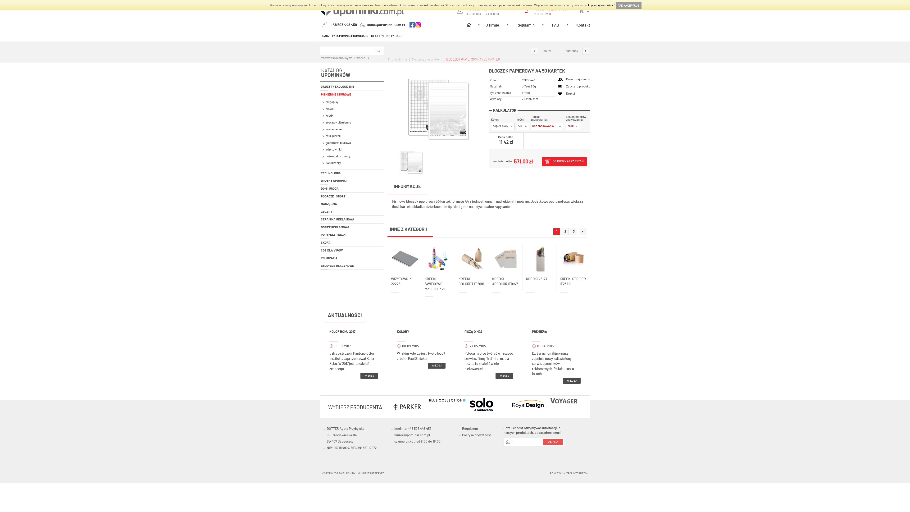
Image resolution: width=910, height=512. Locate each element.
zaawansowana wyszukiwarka (343, 58)
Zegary (326, 212)
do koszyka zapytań (568, 161)
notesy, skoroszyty (338, 156)
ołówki (330, 109)
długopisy (332, 102)
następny (572, 51)
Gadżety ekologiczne (337, 86)
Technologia (331, 173)
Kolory (403, 332)
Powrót (546, 51)
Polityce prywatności (598, 5)
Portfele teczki (333, 235)
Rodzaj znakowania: (539, 118)
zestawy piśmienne (338, 122)
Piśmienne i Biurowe (336, 94)
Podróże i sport (333, 196)
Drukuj (570, 93)
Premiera (539, 332)
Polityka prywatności (477, 435)
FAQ (555, 25)
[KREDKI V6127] (539, 256)
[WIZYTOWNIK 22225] (404, 256)
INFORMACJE (407, 186)
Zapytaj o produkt (578, 86)
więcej (369, 376)
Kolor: (495, 120)
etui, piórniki (334, 136)
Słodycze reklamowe (337, 266)
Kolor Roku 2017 (342, 332)
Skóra (326, 242)
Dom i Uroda (330, 188)
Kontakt (583, 25)
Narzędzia (329, 204)
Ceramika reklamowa (337, 219)
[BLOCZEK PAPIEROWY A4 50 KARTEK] (438, 109)
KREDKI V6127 (536, 279)
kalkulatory (333, 163)
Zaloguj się (493, 14)
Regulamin (525, 25)
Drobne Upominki (333, 181)
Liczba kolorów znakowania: (576, 118)
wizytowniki (333, 149)
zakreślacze (334, 129)
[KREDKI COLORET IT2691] (472, 256)
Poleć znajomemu (578, 79)
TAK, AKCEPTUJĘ (628, 5)
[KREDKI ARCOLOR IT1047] (505, 256)
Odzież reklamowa (335, 227)
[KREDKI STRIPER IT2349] (573, 256)
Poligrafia (329, 258)
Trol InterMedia (577, 473)
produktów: (542, 14)
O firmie (492, 25)
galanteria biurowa (338, 143)
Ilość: (520, 120)
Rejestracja (473, 14)
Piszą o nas (473, 332)
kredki (330, 115)
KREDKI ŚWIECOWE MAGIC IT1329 (435, 284)
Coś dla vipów (332, 250)
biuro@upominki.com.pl (386, 25)
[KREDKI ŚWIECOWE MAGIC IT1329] (438, 256)
